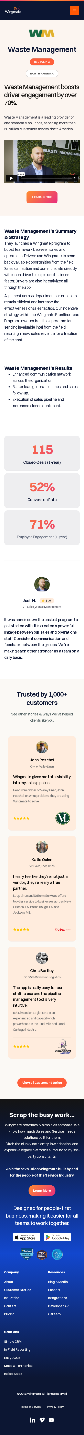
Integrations (57, 1298)
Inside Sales (13, 1374)
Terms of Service (30, 1406)
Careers (54, 1314)
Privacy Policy (55, 1406)
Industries (11, 1298)
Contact (10, 1306)
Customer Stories (17, 1290)
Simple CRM (13, 1341)
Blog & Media (58, 1282)
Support (54, 1290)
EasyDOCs (12, 1358)
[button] (74, 10)
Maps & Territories (18, 1366)
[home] (13, 10)
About (8, 1282)
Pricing (9, 1314)
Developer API (58, 1306)
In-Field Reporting (17, 1349)
